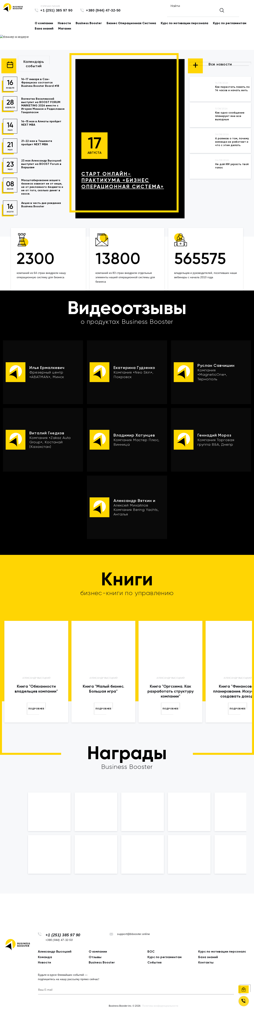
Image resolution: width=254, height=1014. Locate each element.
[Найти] (222, 10)
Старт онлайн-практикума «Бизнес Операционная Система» (122, 180)
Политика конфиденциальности (160, 1005)
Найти (175, 6)
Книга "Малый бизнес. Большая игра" (103, 689)
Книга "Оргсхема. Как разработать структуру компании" (170, 691)
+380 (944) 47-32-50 (103, 10)
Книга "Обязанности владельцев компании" (36, 689)
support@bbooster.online (133, 934)
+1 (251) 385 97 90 (56, 10)
